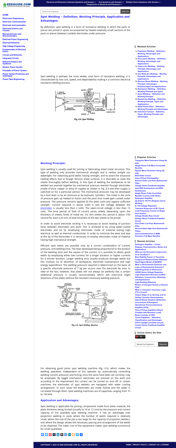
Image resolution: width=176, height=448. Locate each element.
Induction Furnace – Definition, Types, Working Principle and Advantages (151, 114)
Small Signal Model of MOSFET (148, 262)
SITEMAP (165, 445)
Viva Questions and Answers (110, 2)
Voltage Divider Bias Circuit (147, 216)
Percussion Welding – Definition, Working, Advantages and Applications (152, 61)
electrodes (46, 208)
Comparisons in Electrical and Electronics (103, 4)
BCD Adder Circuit (143, 176)
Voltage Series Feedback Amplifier (150, 186)
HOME (128, 445)
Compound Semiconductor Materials (151, 260)
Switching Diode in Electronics (148, 270)
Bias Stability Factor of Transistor (150, 257)
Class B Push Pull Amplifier (147, 178)
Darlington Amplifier (144, 198)
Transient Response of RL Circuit (149, 208)
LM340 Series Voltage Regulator (149, 272)
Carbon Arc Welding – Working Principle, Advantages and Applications (151, 68)
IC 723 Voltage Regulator (146, 206)
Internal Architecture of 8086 (147, 234)
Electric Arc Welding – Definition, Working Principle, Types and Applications (152, 101)
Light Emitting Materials (145, 282)
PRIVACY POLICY (140, 445)
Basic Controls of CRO (145, 315)
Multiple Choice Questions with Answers (142, 2)
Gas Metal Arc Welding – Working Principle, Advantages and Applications (152, 76)
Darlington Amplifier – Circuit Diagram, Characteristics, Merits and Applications (151, 246)
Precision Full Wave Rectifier (147, 236)
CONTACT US (154, 445)
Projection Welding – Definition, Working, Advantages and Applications (152, 53)
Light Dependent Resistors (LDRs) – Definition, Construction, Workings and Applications (151, 277)
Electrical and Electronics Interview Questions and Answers (70, 2)
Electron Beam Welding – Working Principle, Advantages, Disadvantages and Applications (152, 83)
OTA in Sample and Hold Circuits (149, 323)
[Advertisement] (85, 56)
